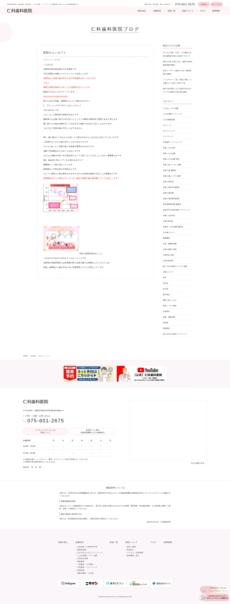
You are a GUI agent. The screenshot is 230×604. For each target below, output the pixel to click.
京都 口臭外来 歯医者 (171, 187)
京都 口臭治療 (168, 193)
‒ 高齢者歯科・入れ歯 (85, 573)
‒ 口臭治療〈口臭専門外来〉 (87, 547)
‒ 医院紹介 (129, 550)
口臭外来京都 (168, 261)
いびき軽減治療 (169, 120)
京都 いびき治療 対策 (171, 159)
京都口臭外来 (168, 221)
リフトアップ (168, 136)
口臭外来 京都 (168, 255)
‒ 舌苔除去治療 (82, 558)
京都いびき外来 (169, 215)
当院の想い (142, 11)
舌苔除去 (166, 311)
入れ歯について (169, 232)
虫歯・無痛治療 (169, 317)
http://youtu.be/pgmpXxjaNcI (55, 96)
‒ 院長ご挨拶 (130, 547)
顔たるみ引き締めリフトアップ (175, 334)
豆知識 (165, 323)
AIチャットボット (216, 4)
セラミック (167, 125)
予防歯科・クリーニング (172, 142)
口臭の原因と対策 (170, 249)
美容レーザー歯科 (170, 306)
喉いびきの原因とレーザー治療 (175, 266)
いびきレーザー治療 (170, 108)
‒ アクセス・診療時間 (134, 553)
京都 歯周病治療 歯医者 (172, 204)
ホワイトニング (169, 131)
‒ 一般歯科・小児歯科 (85, 564)
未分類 (165, 283)
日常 (164, 277)
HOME (25, 356)
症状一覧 (171, 11)
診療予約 (204, 4)
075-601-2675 (45, 420)
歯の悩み (166, 294)
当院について (187, 11)
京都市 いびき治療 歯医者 (173, 227)
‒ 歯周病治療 (81, 550)
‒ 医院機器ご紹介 (132, 555)
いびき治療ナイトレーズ (172, 114)
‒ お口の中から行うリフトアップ (89, 553)
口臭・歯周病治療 (170, 244)
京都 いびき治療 (169, 153)
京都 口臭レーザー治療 (172, 176)
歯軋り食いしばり (170, 300)
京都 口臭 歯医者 (169, 170)
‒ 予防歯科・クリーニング (86, 567)
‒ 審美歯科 (80, 561)
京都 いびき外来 (169, 148)
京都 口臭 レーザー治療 (172, 165)
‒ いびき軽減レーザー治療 (86, 555)
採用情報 (216, 11)
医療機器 (166, 238)
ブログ (203, 11)
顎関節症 (166, 328)
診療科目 (157, 11)
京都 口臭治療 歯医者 (171, 198)
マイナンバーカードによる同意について (45, 431)
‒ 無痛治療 (80, 570)
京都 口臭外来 (168, 182)
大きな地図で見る (197, 463)
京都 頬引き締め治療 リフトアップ (176, 210)
